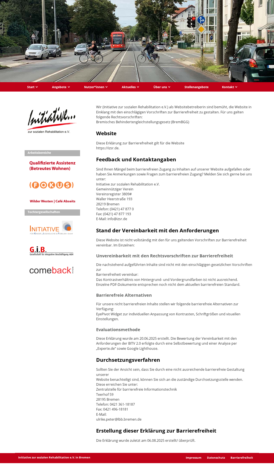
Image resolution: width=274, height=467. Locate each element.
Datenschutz (216, 458)
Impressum (193, 458)
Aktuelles (129, 87)
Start (30, 87)
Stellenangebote (196, 87)
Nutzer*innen (94, 87)
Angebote (59, 87)
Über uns (160, 87)
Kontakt (228, 87)
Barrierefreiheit (242, 458)
